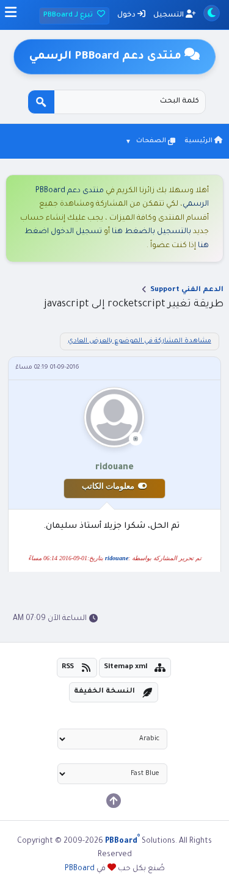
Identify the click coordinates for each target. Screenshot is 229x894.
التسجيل (169, 16)
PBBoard (80, 869)
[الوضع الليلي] (211, 13)
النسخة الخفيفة (104, 692)
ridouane (116, 558)
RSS (68, 667)
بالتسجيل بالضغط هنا (151, 232)
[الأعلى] (113, 800)
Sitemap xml (126, 667)
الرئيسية (199, 141)
